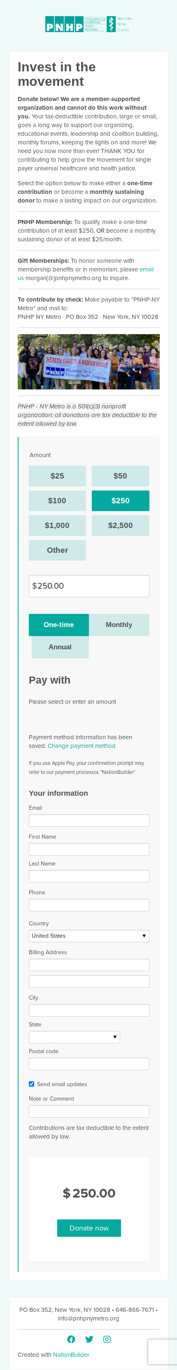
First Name (42, 836)
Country (39, 923)
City (33, 997)
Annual (60, 647)
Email (35, 807)
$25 (57, 476)
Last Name (42, 863)
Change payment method (82, 746)
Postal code (43, 1051)
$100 (57, 500)
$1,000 (57, 525)
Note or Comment (51, 1098)
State (35, 1024)
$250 (121, 500)
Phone (37, 892)
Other (57, 550)
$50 (120, 476)
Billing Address (48, 952)
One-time (59, 625)
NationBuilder (71, 1354)
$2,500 (120, 525)
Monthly (119, 625)
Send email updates (62, 1084)
